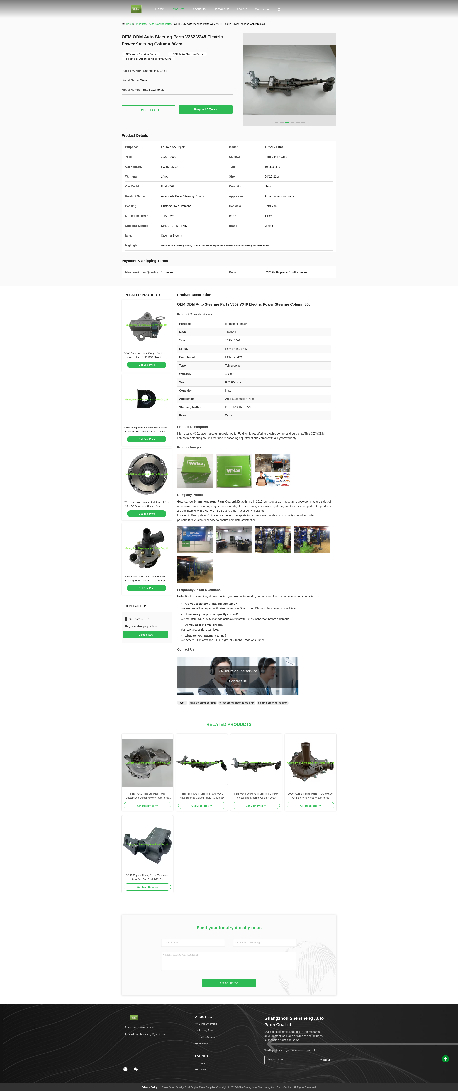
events (242, 9)
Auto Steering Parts (160, 23)
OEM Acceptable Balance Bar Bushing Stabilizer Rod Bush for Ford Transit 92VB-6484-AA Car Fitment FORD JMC (146, 431)
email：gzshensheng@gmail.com (146, 1034)
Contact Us (221, 9)
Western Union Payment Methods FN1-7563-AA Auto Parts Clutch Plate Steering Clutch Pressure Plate (146, 506)
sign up (326, 1059)
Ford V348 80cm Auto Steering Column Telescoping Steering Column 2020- (256, 795)
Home (159, 9)
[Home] (136, 9)
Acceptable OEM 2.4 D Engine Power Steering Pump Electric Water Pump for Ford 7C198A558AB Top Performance (146, 580)
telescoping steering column (236, 702)
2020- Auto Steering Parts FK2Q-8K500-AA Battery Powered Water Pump (310, 795)
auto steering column (203, 702)
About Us (199, 9)
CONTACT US (147, 109)
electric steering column (273, 702)
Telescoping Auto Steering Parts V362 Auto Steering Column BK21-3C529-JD (202, 795)
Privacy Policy (149, 1087)
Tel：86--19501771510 (140, 1027)
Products (178, 9)
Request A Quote (205, 109)
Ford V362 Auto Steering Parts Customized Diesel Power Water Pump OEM (147, 796)
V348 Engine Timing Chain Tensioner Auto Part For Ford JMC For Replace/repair (147, 877)
